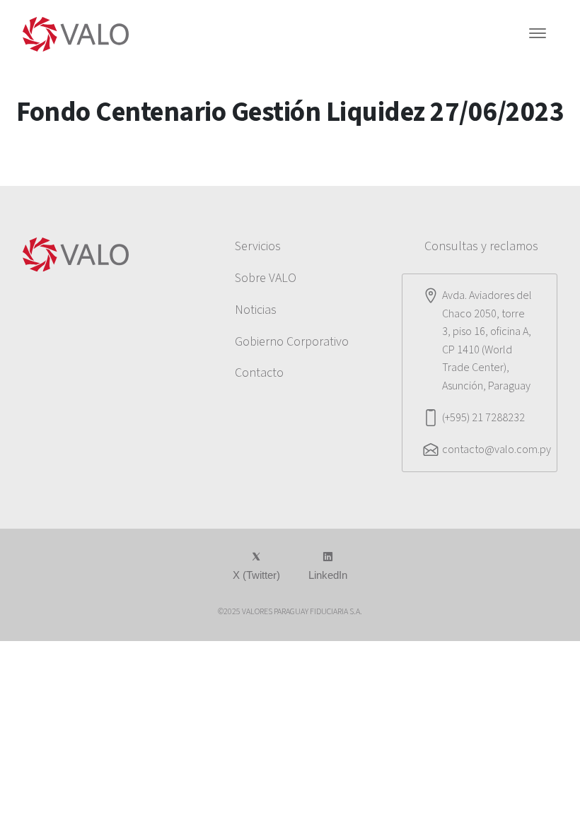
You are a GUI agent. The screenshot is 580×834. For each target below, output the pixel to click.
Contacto (259, 373)
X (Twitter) (256, 575)
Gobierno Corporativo (292, 342)
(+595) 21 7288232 (483, 417)
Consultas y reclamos (481, 246)
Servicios (258, 246)
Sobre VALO (265, 278)
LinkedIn (327, 575)
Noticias (256, 310)
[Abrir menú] (537, 34)
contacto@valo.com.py (496, 449)
